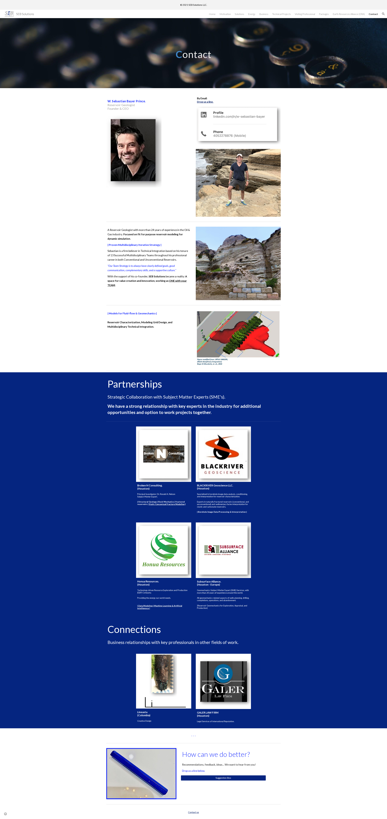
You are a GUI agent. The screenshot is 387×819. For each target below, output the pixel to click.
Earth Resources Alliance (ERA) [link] (349, 14)
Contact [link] (373, 14)
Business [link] (263, 14)
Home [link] (212, 14)
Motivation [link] (225, 14)
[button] (383, 14)
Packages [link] (324, 14)
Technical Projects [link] (281, 14)
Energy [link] (251, 14)
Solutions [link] (239, 14)
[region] (193, 5)
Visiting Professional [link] (305, 14)
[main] (193, 53)
